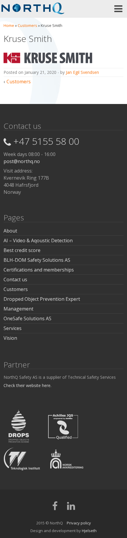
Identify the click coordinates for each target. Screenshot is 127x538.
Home (9, 25)
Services (13, 328)
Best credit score (22, 250)
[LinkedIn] (71, 508)
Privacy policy (79, 523)
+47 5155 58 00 (46, 141)
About (10, 230)
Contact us (15, 279)
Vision (10, 338)
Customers (27, 25)
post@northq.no (22, 161)
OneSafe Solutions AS (27, 318)
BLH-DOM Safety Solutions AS (37, 260)
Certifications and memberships (39, 269)
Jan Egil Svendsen (82, 72)
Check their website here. (27, 385)
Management (18, 308)
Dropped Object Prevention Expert (42, 299)
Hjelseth (89, 530)
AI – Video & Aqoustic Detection (38, 240)
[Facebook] (55, 508)
